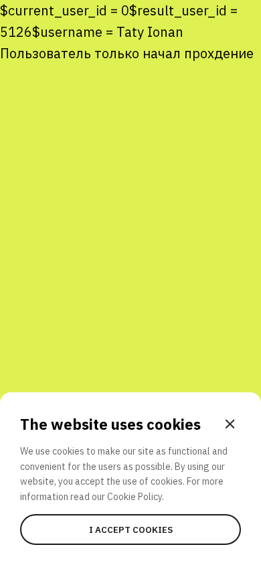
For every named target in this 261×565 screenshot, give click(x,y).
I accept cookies (131, 529)
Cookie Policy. (135, 497)
